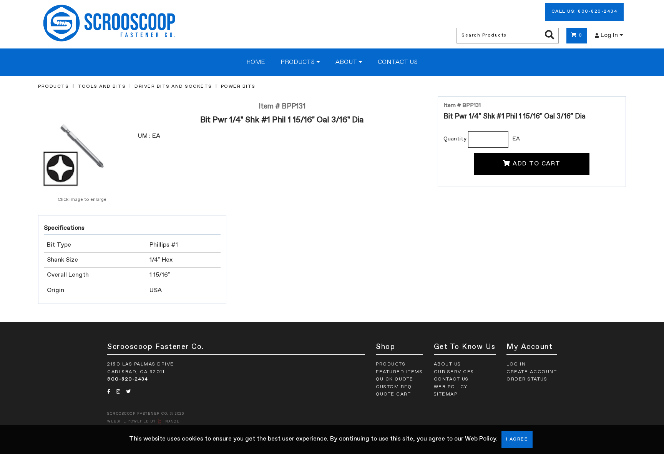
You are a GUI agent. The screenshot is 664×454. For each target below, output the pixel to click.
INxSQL (171, 421)
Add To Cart (537, 164)
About (347, 62)
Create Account (531, 372)
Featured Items (399, 372)
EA (516, 139)
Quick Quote (394, 379)
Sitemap (446, 394)
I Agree (517, 439)
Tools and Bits (102, 86)
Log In (610, 35)
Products (298, 62)
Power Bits (238, 86)
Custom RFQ (394, 387)
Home (255, 62)
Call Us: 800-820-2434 (584, 11)
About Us (447, 364)
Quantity (454, 139)
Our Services (454, 372)
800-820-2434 (127, 379)
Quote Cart (393, 394)
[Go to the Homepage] (109, 24)
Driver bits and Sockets (173, 86)
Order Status (526, 379)
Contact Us (398, 62)
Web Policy (480, 439)
